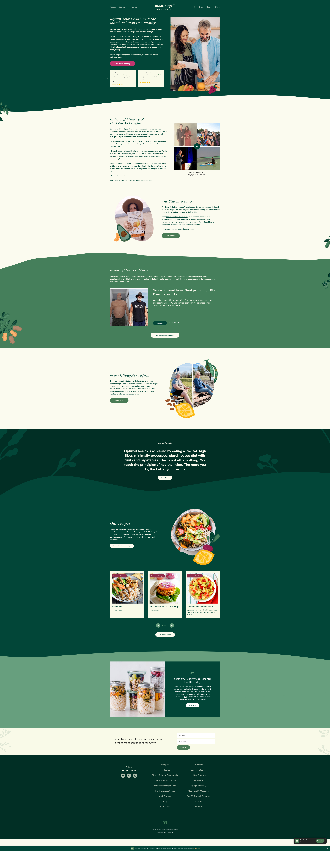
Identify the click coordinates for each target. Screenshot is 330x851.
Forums (198, 801)
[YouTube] (123, 776)
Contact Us (198, 806)
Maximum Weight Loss (165, 785)
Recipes (113, 7)
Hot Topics (165, 770)
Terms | (158, 832)
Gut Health (198, 780)
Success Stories (198, 770)
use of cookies (196, 848)
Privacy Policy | (163, 832)
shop (185, 697)
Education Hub (180, 694)
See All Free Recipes (165, 634)
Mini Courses (202, 694)
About (208, 7)
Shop (201, 7)
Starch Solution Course (165, 780)
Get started (171, 236)
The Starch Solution (169, 207)
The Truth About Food (165, 791)
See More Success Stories (165, 335)
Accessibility (170, 832)
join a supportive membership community (132, 42)
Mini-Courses (165, 796)
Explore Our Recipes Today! (121, 546)
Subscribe (183, 747)
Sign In (217, 7)
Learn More (119, 400)
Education (122, 7)
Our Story (165, 806)
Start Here (192, 705)
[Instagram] (135, 776)
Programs (134, 7)
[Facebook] (129, 776)
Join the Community (122, 64)
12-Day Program (198, 775)
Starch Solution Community (176, 217)
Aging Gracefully (198, 785)
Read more (159, 323)
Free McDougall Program (198, 796)
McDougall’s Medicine (198, 791)
